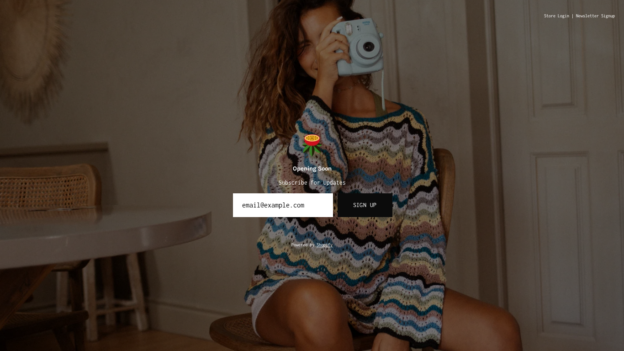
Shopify (325, 245)
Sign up (365, 205)
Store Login (556, 16)
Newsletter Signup (595, 16)
